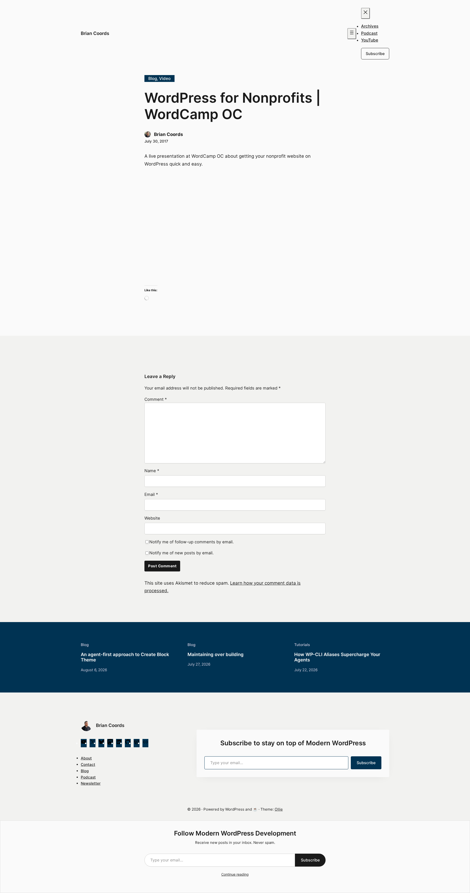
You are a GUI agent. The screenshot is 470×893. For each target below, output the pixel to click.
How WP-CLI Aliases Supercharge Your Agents (337, 657)
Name (151, 470)
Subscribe (375, 53)
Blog (152, 78)
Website (152, 518)
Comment (155, 399)
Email (151, 494)
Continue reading (235, 874)
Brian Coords (95, 33)
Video (165, 78)
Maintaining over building (216, 654)
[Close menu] (365, 13)
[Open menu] (351, 33)
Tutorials (302, 644)
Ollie (279, 809)
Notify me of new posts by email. (181, 552)
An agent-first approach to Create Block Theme (125, 657)
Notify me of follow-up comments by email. (191, 541)
